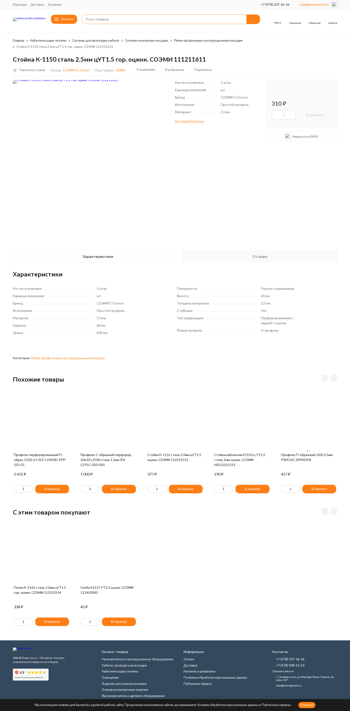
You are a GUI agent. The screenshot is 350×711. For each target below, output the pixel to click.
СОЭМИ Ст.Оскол (76, 70)
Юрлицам (20, 4)
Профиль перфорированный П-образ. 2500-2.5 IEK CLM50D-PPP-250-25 (40, 460)
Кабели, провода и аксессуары (124, 665)
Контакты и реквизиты (199, 671)
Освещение (110, 677)
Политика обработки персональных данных (215, 677)
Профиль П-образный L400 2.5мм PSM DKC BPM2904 (307, 457)
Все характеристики (189, 121)
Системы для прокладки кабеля (95, 40)
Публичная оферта (198, 684)
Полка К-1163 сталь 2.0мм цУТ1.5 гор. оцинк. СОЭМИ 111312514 (40, 589)
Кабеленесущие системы (48, 40)
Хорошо (307, 705)
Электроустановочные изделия (125, 689)
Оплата (189, 659)
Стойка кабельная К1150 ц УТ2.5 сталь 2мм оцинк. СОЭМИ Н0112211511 (239, 460)
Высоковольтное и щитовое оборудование (133, 696)
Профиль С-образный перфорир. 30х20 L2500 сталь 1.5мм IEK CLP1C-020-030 (106, 460)
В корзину (315, 115)
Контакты (54, 4)
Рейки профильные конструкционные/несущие (208, 40)
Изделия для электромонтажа (124, 684)
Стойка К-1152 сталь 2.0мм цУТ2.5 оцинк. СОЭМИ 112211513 (174, 457)
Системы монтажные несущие (146, 40)
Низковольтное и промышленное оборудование (137, 659)
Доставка (37, 4)
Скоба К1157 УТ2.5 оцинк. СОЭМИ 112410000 (107, 589)
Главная (18, 40)
